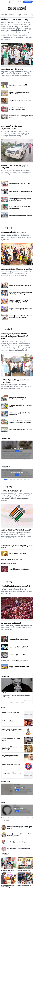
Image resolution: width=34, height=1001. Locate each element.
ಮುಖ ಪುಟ (4, 14)
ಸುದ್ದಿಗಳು (26, 14)
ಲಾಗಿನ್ (19, 1)
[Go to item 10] (18, 479)
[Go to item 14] (24, 479)
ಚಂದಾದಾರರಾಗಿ (27, 1)
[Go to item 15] (25, 479)
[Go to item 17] (28, 479)
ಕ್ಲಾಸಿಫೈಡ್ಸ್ (19, 14)
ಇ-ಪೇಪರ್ (11, 14)
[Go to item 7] (14, 479)
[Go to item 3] (8, 479)
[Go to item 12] (21, 479)
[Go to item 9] (17, 479)
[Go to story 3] (3, 815)
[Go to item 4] (10, 479)
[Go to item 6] (13, 479)
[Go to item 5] (11, 479)
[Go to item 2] (5, 479)
